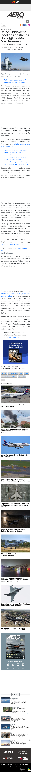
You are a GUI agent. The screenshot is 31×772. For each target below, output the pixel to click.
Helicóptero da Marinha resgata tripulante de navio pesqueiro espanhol (15, 152)
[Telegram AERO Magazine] (26, 25)
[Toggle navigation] (3, 25)
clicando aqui (14, 337)
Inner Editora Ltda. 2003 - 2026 (10, 764)
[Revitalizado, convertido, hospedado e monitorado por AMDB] (29, 769)
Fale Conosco (25, 764)
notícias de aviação (13, 373)
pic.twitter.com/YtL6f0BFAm (12, 244)
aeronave (4, 373)
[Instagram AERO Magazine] (28, 25)
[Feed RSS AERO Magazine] (21, 25)
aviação (26, 373)
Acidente (14, 376)
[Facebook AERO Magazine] (23, 25)
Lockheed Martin (6, 376)
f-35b (3, 379)
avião (21, 373)
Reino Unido (22, 376)
